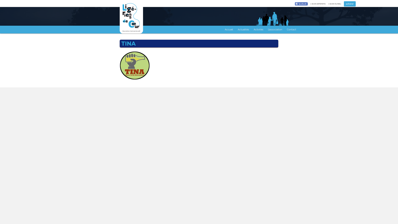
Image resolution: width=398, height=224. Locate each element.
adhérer (350, 4)
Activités (258, 29)
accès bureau (335, 4)
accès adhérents (319, 4)
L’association (275, 29)
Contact (291, 29)
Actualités (243, 29)
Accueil (229, 29)
